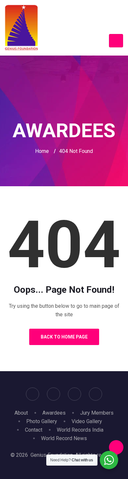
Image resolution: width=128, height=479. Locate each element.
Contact (33, 430)
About (21, 413)
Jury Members (97, 413)
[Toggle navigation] (116, 40)
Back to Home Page (64, 336)
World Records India (80, 430)
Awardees (54, 413)
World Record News (64, 438)
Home (42, 151)
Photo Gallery (41, 421)
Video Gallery (87, 421)
